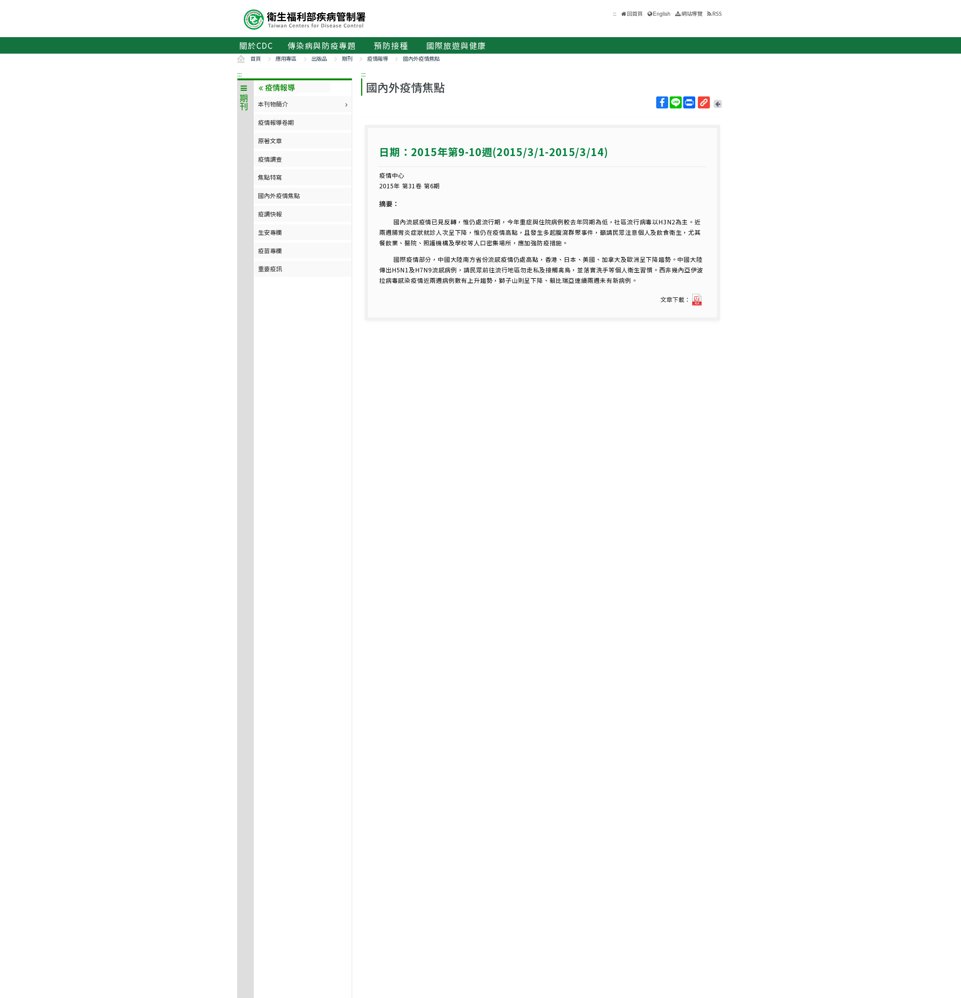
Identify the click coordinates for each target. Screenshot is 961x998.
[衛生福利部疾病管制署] (304, 18)
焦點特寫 (270, 177)
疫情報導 (377, 58)
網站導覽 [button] (691, 13)
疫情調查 (270, 159)
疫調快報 (270, 213)
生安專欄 (270, 232)
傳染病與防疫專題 (322, 45)
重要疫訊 (270, 268)
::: (239, 73)
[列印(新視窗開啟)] (689, 102)
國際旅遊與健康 (456, 45)
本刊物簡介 (273, 103)
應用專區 (286, 58)
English (661, 13)
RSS (717, 13)
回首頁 (635, 13)
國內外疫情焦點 (421, 58)
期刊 (347, 58)
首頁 (255, 58)
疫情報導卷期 (276, 122)
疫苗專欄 (270, 250)
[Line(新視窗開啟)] (675, 102)
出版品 (319, 58)
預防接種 (391, 45)
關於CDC (256, 45)
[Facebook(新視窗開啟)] (662, 102)
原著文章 (270, 140)
